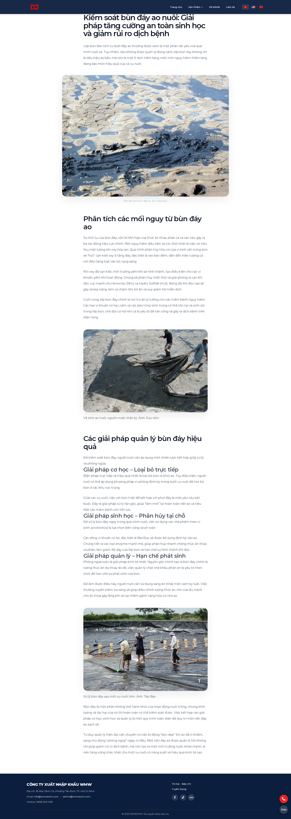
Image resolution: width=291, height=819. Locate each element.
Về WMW (214, 7)
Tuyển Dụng (179, 789)
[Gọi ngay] (283, 799)
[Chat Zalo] (283, 809)
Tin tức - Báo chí (181, 783)
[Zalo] (191, 797)
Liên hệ (230, 7)
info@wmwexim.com (46, 796)
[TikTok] (183, 797)
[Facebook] (175, 797)
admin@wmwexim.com (76, 796)
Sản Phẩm (194, 7)
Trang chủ (176, 7)
